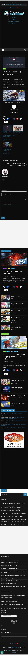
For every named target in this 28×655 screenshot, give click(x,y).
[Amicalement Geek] (3, 49)
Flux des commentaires (6, 635)
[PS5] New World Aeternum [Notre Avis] (13, 272)
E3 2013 (16, 505)
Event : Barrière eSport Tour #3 (17, 403)
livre (21, 507)
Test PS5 (13, 268)
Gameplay (6, 507)
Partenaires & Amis (14, 21)
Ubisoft (3, 522)
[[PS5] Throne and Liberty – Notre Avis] (5, 298)
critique (9, 505)
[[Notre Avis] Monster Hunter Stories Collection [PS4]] (5, 328)
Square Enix (5, 519)
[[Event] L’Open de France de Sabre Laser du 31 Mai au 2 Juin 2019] (5, 390)
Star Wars (12, 519)
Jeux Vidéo (5, 268)
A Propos (14, 19)
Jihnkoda (13, 276)
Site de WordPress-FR (6, 638)
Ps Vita (16, 516)
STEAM (15, 519)
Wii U (6, 524)
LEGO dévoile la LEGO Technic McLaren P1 (15, 4)
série (18, 519)
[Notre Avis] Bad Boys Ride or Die (8, 583)
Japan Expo (10, 507)
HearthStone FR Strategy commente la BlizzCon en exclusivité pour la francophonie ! (7, 150)
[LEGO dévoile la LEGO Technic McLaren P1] (5, 312)
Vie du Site (16, 351)
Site (12, 351)
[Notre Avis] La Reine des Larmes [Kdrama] (10, 580)
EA (19, 505)
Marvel (2, 510)
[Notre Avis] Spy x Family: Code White (17, 304)
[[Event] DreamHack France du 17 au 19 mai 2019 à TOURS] (5, 397)
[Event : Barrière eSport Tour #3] (5, 404)
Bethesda (3, 505)
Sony (21, 516)
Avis (11, 503)
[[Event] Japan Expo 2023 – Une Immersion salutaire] (5, 382)
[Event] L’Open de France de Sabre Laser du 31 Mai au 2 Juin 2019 (18, 389)
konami (18, 507)
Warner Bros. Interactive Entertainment (15, 521)
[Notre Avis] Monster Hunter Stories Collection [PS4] (17, 326)
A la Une (6, 503)
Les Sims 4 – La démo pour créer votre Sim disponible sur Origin (18, 133)
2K (2, 503)
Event (4, 68)
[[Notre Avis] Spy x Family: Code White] (5, 305)
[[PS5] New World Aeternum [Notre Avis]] (14, 259)
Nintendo (7, 510)
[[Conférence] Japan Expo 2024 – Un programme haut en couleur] (14, 342)
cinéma (6, 505)
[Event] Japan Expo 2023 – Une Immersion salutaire (17, 381)
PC (19, 510)
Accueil (14, 17)
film (23, 505)
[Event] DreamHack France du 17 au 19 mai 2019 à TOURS (18, 396)
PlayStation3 (14, 513)
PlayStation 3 (6, 513)
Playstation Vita (6, 516)
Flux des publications (6, 632)
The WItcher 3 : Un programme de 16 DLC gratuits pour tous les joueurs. (15, 164)
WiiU (8, 524)
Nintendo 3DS (14, 510)
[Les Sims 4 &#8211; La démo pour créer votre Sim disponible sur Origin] (18, 128)
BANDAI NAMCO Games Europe (18, 503)
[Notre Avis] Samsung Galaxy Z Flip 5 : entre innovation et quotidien (17, 319)
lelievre (3, 424)
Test (9, 268)
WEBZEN (3, 524)
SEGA (19, 516)
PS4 (14, 516)
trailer (24, 519)
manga (23, 507)
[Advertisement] (14, 36)
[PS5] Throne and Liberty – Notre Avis (18, 297)
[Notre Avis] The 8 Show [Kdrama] (8, 578)
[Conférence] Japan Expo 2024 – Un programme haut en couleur (14, 356)
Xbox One (20, 524)
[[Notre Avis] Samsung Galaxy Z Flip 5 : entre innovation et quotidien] (5, 320)
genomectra (14, 77)
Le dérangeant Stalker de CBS (10, 160)
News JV (8, 351)
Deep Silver (13, 505)
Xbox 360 (13, 524)
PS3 (12, 516)
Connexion (3, 629)
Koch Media (14, 507)
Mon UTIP (14, 23)
